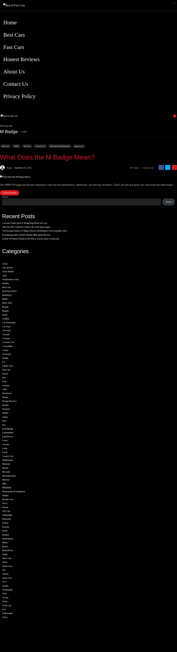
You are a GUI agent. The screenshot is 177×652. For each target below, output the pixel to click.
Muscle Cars (7, 499)
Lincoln (5, 444)
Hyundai (6, 409)
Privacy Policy (19, 96)
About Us (14, 72)
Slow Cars (6, 558)
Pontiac (5, 523)
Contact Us (15, 84)
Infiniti (5, 413)
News (4, 503)
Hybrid (5, 405)
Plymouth (6, 519)
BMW (16, 146)
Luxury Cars (40, 146)
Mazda (5, 468)
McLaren (6, 472)
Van (4, 609)
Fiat (4, 377)
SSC (4, 570)
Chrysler (6, 334)
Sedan (5, 554)
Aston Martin (8, 271)
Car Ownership (9, 322)
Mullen (5, 495)
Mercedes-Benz (9, 476)
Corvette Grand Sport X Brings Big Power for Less (24, 223)
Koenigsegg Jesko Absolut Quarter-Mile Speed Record (26, 235)
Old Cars (6, 511)
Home (10, 23)
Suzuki (5, 585)
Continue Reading (10, 193)
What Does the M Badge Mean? (47, 157)
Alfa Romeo (7, 267)
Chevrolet (6, 330)
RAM (4, 531)
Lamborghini (8, 432)
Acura (5, 263)
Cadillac (5, 318)
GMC (4, 389)
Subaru (5, 574)
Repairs (5, 534)
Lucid (4, 452)
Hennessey (7, 393)
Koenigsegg (7, 428)
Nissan (5, 507)
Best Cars (14, 35)
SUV (4, 582)
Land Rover (7, 436)
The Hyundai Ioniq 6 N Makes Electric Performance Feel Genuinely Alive (34, 231)
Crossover (6, 354)
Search (5, 197)
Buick (4, 315)
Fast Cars (13, 47)
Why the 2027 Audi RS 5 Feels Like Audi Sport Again (26, 227)
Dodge (5, 358)
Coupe (5, 350)
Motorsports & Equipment (60, 146)
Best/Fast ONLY (9, 291)
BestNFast (6, 295)
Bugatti (5, 311)
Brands (5, 307)
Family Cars (7, 366)
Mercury (6, 480)
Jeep (4, 421)
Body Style (7, 303)
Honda (5, 397)
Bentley (5, 283)
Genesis (5, 385)
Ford (4, 381)
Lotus (4, 448)
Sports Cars (79, 146)
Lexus (5, 440)
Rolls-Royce (7, 550)
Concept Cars (8, 342)
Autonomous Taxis (10, 279)
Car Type (6, 326)
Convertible (7, 346)
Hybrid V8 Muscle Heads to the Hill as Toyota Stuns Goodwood (30, 239)
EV (3, 362)
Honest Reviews (21, 59)
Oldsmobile (7, 515)
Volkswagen (7, 613)
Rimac (5, 542)
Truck (4, 601)
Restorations (7, 538)
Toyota (5, 597)
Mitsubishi (6, 487)
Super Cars (7, 578)
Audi (4, 275)
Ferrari (5, 373)
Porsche (5, 527)
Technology (7, 590)
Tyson (9, 168)
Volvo (4, 617)
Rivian (5, 546)
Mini (4, 483)
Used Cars (6, 605)
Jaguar (5, 417)
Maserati (6, 464)
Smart (4, 562)
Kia (3, 424)
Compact (6, 338)
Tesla (4, 593)
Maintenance (7, 460)
